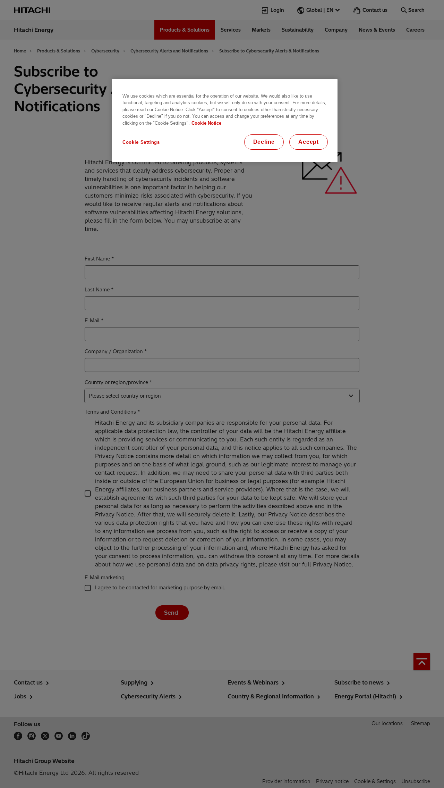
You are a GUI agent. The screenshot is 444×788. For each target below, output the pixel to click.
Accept (308, 142)
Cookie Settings (141, 142)
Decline (264, 142)
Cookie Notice (206, 123)
